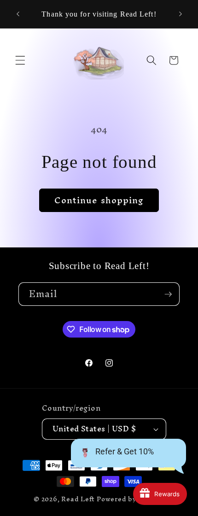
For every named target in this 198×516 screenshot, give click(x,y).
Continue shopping (99, 200)
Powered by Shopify (130, 499)
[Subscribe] (168, 294)
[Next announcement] (180, 14)
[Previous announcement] (18, 14)
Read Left (78, 499)
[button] (20, 60)
